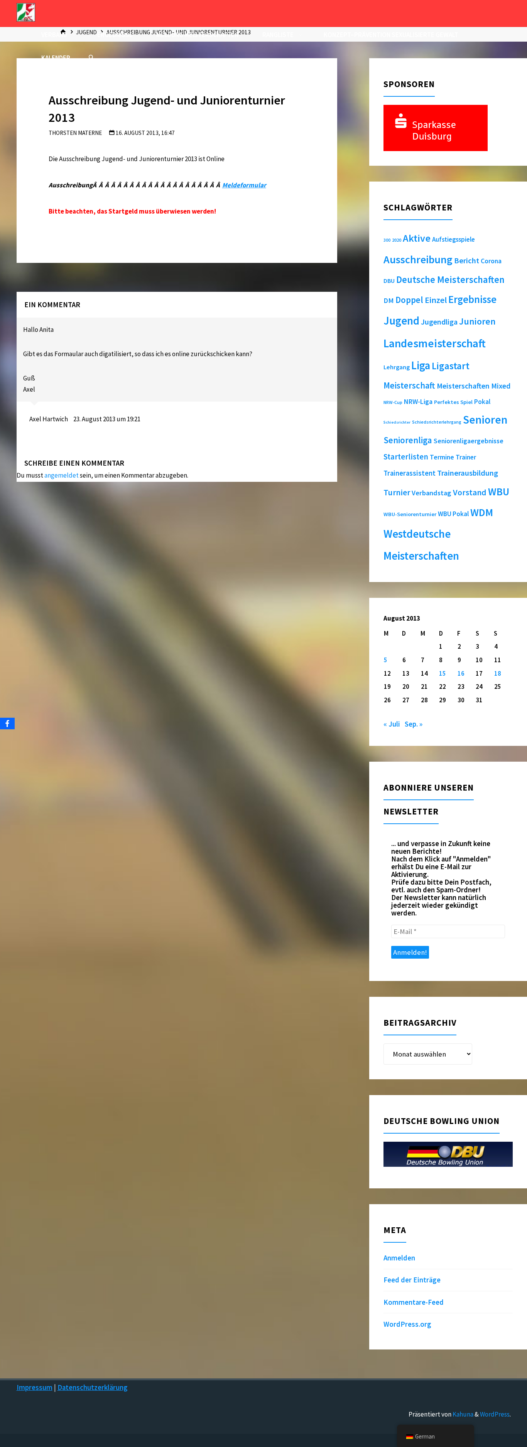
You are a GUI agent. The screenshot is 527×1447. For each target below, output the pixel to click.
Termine (442, 457)
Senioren (485, 419)
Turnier (396, 492)
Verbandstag (431, 492)
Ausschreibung (418, 259)
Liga (420, 365)
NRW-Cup (392, 402)
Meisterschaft (409, 385)
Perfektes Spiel (453, 402)
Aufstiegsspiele (453, 239)
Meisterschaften (463, 385)
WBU (498, 491)
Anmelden (399, 1258)
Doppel (409, 299)
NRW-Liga (418, 401)
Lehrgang (396, 367)
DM (388, 300)
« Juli (391, 724)
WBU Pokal (453, 514)
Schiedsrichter (396, 422)
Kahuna (462, 1414)
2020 (396, 240)
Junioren (477, 321)
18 (497, 673)
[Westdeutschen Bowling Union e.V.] (26, 11)
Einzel (436, 299)
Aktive (417, 238)
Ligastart (451, 366)
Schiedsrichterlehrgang (436, 422)
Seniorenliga (407, 440)
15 (442, 673)
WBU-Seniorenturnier (409, 514)
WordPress (495, 1414)
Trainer (466, 457)
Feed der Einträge (412, 1279)
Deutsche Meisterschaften (450, 280)
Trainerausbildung (467, 473)
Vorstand (469, 492)
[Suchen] (91, 57)
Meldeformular (244, 185)
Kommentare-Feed (413, 1302)
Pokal (482, 401)
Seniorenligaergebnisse (468, 441)
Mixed (500, 385)
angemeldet (61, 475)
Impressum (34, 1387)
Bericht (466, 261)
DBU (389, 280)
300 (386, 240)
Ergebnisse (472, 299)
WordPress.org (407, 1324)
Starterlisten (405, 457)
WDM (481, 512)
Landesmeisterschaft (434, 343)
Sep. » (413, 724)
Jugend (401, 321)
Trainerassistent (409, 473)
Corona (491, 261)
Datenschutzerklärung (92, 1387)
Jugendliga (439, 321)
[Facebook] (7, 723)
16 (461, 673)
